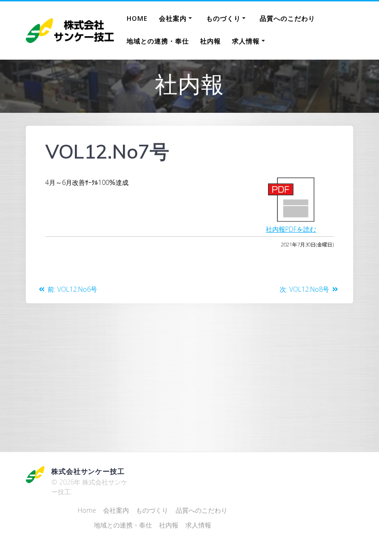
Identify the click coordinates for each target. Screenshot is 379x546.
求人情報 (246, 41)
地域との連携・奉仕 (158, 41)
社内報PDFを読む (291, 229)
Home (137, 18)
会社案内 (173, 18)
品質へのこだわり (287, 18)
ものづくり (223, 18)
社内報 (210, 41)
